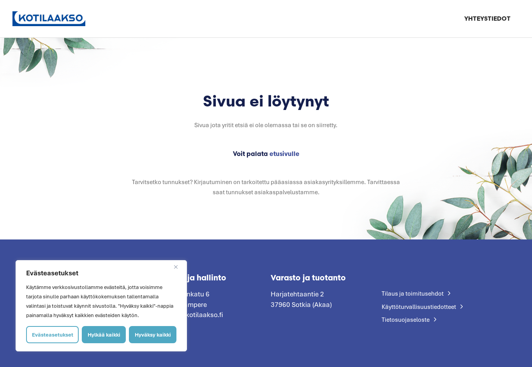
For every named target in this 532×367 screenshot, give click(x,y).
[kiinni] (178, 266)
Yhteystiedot (487, 18)
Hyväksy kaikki (153, 334)
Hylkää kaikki (104, 334)
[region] (101, 305)
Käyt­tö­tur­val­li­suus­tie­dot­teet (419, 306)
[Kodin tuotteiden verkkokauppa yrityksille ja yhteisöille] (48, 18)
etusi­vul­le (284, 154)
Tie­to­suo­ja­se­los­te (406, 319)
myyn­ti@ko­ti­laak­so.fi (191, 314)
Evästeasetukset (52, 334)
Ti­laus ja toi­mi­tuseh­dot (413, 293)
